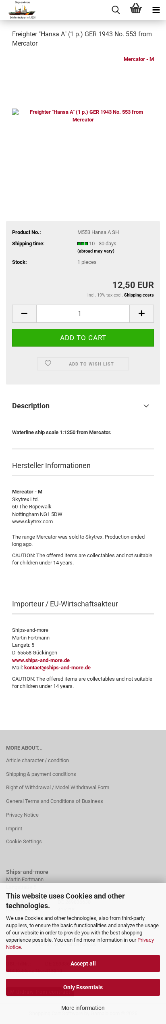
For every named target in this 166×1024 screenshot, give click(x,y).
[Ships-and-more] (18, 10)
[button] (24, 314)
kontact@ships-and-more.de (57, 668)
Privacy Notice (22, 815)
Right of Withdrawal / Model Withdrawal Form (57, 787)
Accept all (83, 963)
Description (31, 405)
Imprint (14, 828)
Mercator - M (139, 59)
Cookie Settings (24, 841)
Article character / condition (37, 760)
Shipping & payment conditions (41, 774)
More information (83, 1008)
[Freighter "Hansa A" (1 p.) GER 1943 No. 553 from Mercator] (83, 116)
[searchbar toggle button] (116, 10)
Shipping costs (139, 295)
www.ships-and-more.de (41, 660)
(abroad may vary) (95, 251)
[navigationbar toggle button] (156, 10)
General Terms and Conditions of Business (54, 801)
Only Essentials (83, 987)
